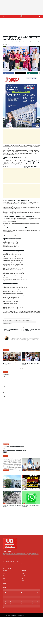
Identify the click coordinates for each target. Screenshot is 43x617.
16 (37, 599)
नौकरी (3, 388)
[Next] (22, 368)
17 (5, 601)
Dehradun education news (17, 320)
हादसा (3, 404)
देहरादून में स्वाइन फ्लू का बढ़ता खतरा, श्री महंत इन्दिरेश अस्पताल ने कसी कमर (11, 488)
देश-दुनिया (4, 386)
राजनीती (4, 396)
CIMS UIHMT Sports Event (26, 318)
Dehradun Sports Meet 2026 (27, 320)
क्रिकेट (9, 44)
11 (10, 599)
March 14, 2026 (5, 44)
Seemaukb (13, 336)
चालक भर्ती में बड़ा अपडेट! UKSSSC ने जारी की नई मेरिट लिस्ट (10, 472)
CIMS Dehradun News (8, 318)
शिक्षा (3, 402)
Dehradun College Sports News (8, 320)
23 (37, 601)
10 (5, 599)
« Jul (3, 607)
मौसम (3, 394)
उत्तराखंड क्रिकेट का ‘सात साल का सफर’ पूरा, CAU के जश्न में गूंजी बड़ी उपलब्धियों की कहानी (32, 161)
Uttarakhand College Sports (7, 323)
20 (21, 601)
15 (32, 599)
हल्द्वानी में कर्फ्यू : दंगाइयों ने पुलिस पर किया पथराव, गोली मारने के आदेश (15, 446)
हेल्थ (3, 406)
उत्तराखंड (4, 376)
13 (21, 599)
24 (5, 603)
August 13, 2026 (5, 364)
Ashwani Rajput (22, 615)
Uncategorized (6, 374)
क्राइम (3, 380)
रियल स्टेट (4, 398)
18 (10, 601)
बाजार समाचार (4, 390)
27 (21, 603)
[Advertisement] (21, 7)
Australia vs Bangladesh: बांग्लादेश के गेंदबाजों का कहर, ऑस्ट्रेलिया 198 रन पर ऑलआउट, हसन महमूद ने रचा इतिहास (32, 163)
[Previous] (20, 368)
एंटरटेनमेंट (4, 378)
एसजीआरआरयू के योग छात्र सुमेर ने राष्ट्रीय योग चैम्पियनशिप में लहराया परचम (16, 450)
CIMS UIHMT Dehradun (16, 318)
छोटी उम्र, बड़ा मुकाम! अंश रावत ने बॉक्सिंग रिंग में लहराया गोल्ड (31, 167)
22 (32, 601)
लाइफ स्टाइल (4, 400)
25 (10, 603)
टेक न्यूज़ (4, 384)
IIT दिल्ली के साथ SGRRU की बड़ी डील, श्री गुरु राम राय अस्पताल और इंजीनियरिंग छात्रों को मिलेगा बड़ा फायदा (30, 472)
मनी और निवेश (4, 392)
